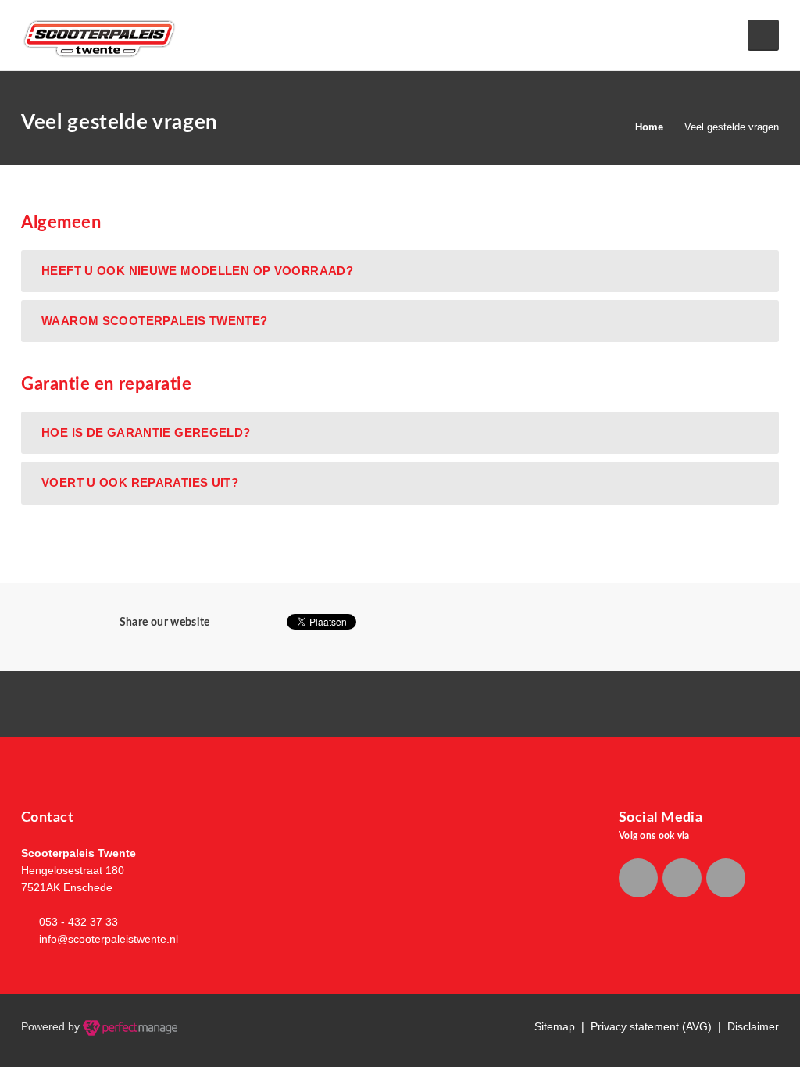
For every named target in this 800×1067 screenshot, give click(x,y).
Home (649, 127)
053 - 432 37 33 (78, 921)
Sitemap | (562, 1026)
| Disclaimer (745, 1026)
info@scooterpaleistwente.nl (108, 939)
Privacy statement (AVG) (651, 1026)
